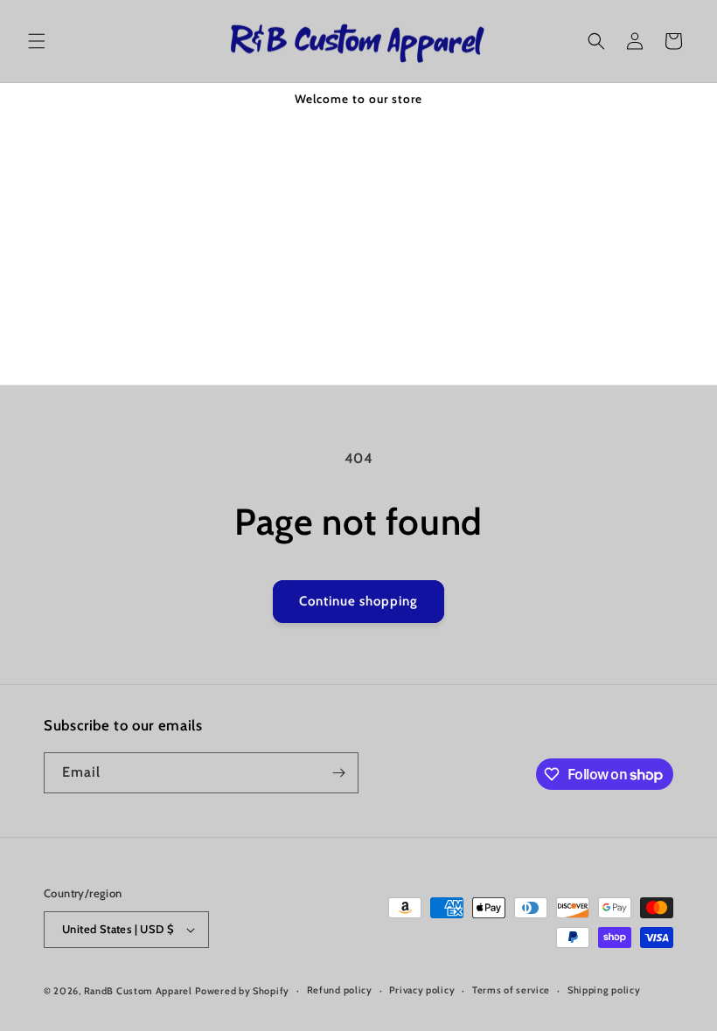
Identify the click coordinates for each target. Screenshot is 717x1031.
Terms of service (511, 990)
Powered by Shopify (242, 991)
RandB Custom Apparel (138, 991)
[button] (36, 41)
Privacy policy (422, 990)
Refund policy (339, 990)
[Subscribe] (338, 772)
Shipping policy (604, 990)
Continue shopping (358, 601)
